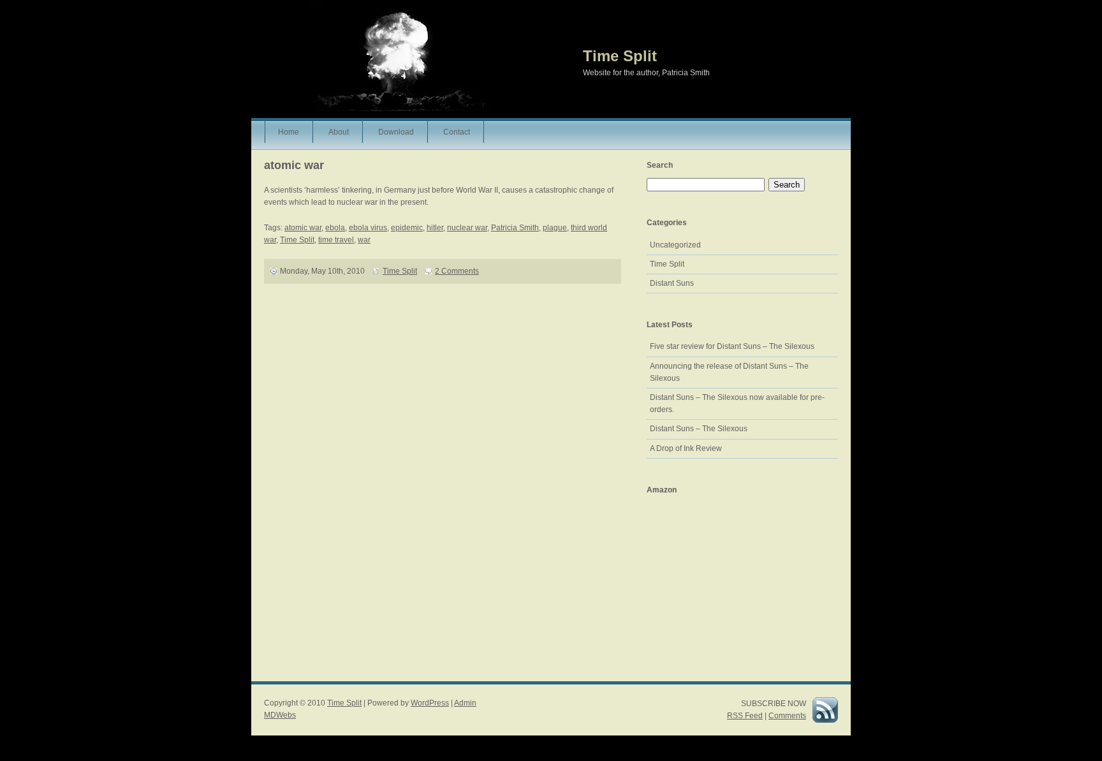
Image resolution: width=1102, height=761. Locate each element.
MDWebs (280, 715)
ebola (335, 227)
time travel (336, 239)
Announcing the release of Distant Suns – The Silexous (729, 372)
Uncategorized (675, 244)
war (364, 239)
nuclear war (467, 227)
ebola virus (368, 227)
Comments (787, 715)
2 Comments (457, 271)
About (338, 132)
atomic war (302, 227)
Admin (465, 702)
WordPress (430, 702)
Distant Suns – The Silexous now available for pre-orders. (737, 403)
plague (555, 227)
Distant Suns (672, 283)
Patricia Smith (515, 227)
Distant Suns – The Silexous (698, 428)
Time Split (620, 55)
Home (288, 132)
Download (396, 132)
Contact (456, 132)
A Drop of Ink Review (686, 448)
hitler (435, 227)
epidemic (407, 227)
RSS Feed (745, 715)
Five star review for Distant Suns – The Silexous (732, 346)
